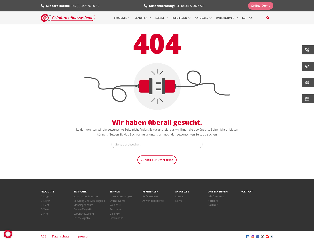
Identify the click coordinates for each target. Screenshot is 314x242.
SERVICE (159, 17)
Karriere (213, 200)
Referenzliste (150, 196)
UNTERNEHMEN (225, 17)
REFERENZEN (179, 17)
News (178, 200)
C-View (45, 209)
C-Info (44, 213)
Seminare (115, 209)
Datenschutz (60, 236)
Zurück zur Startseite (157, 160)
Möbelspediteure (83, 205)
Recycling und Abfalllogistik (89, 200)
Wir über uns (216, 196)
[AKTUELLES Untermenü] (210, 18)
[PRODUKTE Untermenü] (129, 18)
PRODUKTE (120, 17)
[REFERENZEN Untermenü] (189, 18)
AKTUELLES (201, 17)
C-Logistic (46, 196)
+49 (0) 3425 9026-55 (85, 6)
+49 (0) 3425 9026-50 (189, 6)
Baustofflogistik (82, 209)
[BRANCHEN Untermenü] (150, 18)
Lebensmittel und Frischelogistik (83, 216)
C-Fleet (45, 205)
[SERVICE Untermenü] (167, 18)
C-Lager (45, 200)
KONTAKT (248, 17)
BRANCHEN (141, 17)
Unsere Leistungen (121, 196)
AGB (44, 236)
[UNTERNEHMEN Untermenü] (237, 18)
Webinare (115, 205)
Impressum (82, 236)
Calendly (115, 213)
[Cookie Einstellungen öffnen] (8, 237)
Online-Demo (261, 6)
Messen (179, 196)
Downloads (116, 218)
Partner (213, 205)
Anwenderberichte (153, 200)
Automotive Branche (85, 196)
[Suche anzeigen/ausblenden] (267, 17)
